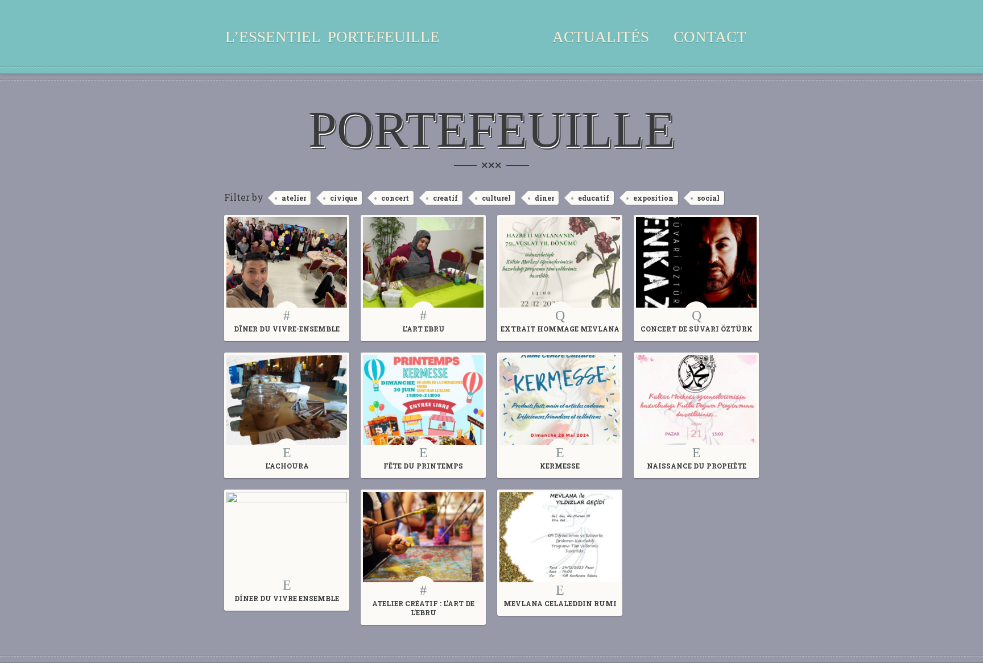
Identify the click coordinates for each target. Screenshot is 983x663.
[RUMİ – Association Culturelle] (491, 45)
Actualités (600, 36)
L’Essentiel (273, 36)
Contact (710, 36)
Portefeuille (384, 36)
